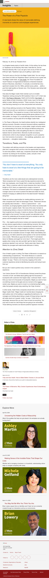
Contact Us (5, 552)
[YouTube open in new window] (24, 557)
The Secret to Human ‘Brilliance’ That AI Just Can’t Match (20, 334)
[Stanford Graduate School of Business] (7, 1)
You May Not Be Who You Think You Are (19, 503)
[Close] (44, 289)
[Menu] (1, 1)
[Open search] (47, 1)
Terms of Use (35, 572)
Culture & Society (9, 11)
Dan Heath (39, 98)
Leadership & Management (30, 311)
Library (26, 562)
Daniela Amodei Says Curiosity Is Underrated (17, 357)
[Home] (5, 543)
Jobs (25, 565)
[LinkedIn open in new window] (28, 557)
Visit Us (11, 552)
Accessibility (6, 572)
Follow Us (5, 557)
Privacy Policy (27, 572)
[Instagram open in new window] (20, 557)
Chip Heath (23, 80)
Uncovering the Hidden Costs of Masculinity (20, 415)
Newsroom (5, 567)
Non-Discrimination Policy (16, 572)
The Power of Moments (13, 98)
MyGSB (26, 567)
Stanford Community (7, 565)
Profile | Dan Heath (8, 398)
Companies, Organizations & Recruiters (12, 562)
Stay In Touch (18, 552)
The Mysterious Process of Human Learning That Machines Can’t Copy (22, 346)
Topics (16, 5)
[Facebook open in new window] (16, 557)
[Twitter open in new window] (12, 557)
